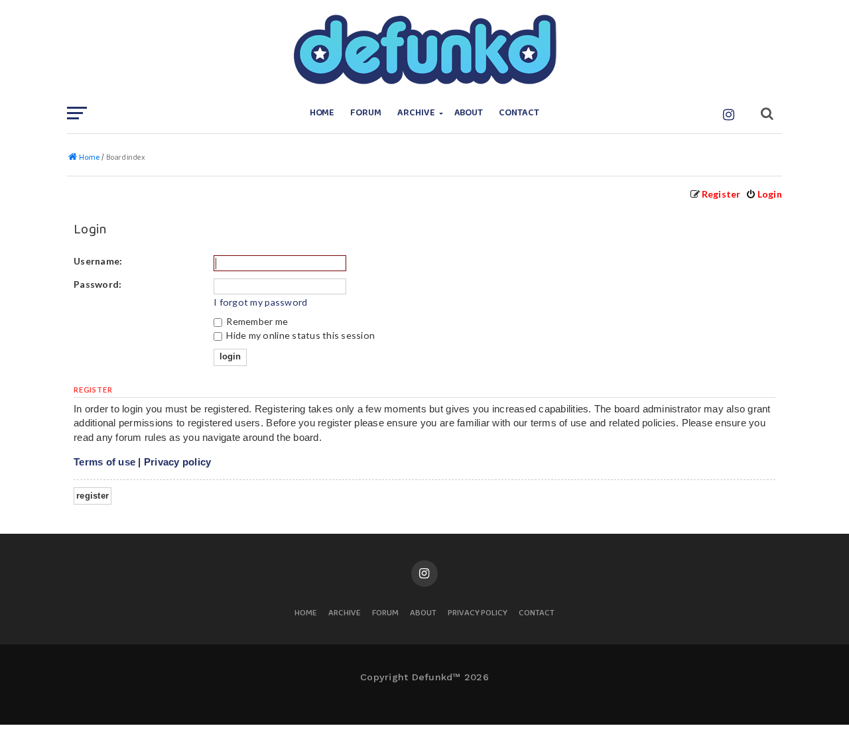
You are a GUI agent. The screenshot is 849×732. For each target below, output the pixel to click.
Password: (97, 284)
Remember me (256, 321)
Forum (365, 113)
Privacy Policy (477, 613)
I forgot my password (260, 302)
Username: (98, 261)
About (469, 113)
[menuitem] (764, 194)
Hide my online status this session (299, 335)
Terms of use (104, 461)
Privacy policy (178, 461)
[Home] (424, 49)
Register (92, 496)
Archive (416, 113)
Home (322, 113)
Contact (519, 113)
